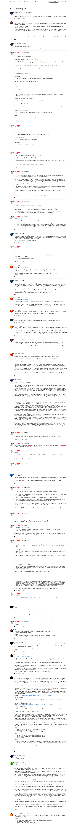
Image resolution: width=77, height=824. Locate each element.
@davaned (16, 126)
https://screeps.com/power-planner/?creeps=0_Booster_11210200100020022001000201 (35, 704)
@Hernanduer (27, 201)
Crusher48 (16, 233)
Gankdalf (16, 606)
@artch (25, 21)
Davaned (16, 43)
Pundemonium (16, 326)
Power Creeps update (24, 267)
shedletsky (16, 762)
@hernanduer (17, 202)
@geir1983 (16, 595)
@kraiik (27, 540)
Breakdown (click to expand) (19, 697)
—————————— (40, 697)
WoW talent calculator (62, 183)
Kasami (15, 265)
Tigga (15, 654)
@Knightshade (27, 52)
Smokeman (16, 21)
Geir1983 (16, 474)
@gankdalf (16, 623)
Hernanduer (16, 12)
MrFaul (15, 629)
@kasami (16, 153)
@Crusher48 (26, 297)
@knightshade (17, 53)
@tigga (15, 757)
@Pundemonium (29, 12)
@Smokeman (24, 43)
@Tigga (24, 755)
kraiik (15, 379)
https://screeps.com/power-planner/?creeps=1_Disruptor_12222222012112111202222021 (35, 695)
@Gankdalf (27, 621)
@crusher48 (16, 247)
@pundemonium (17, 13)
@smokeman (17, 45)
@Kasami (27, 432)
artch (15, 52)
